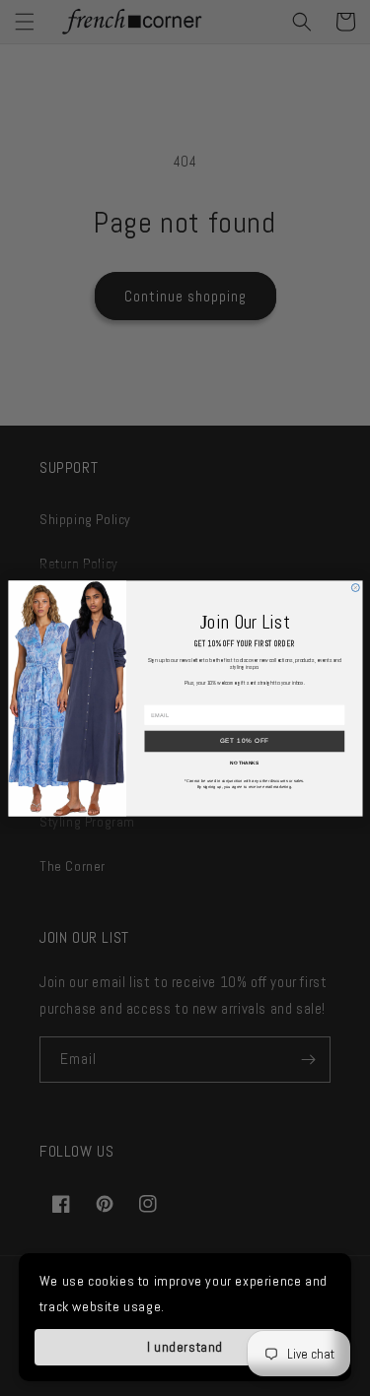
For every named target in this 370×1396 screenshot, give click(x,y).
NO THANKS (244, 762)
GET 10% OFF (244, 740)
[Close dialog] (355, 587)
